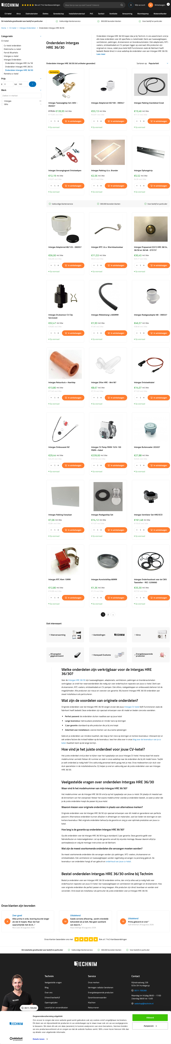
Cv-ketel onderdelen (12, 45)
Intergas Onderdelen (28, 28)
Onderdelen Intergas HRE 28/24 (19, 66)
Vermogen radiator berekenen (100, 987)
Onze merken (93, 982)
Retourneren (93, 1007)
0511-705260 (140, 990)
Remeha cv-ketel (11, 73)
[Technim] (10, 5)
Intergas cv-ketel (11, 56)
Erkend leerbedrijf (52, 997)
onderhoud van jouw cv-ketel (118, 861)
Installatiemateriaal (77, 13)
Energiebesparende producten (100, 992)
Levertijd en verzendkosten (56, 1007)
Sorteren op (142, 63)
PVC (91, 13)
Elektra (45, 13)
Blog (46, 987)
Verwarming (127, 13)
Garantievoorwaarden (97, 997)
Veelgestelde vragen (53, 982)
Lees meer (101, 54)
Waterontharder (160, 13)
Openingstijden (51, 1002)
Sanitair (101, 13)
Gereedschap (58, 13)
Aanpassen (149, 1026)
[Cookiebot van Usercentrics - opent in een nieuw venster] (16, 1039)
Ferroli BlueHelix (11, 52)
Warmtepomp (143, 13)
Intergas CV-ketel (131, 706)
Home (3, 28)
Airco (19, 13)
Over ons (48, 992)
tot (15, 84)
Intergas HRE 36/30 (76, 680)
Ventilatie (113, 13)
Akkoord (150, 1018)
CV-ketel (8, 13)
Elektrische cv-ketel (12, 49)
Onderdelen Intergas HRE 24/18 (19, 63)
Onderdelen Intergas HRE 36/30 (19, 70)
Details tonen (38, 1039)
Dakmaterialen (32, 13)
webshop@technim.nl (143, 1003)
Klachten (92, 1002)
